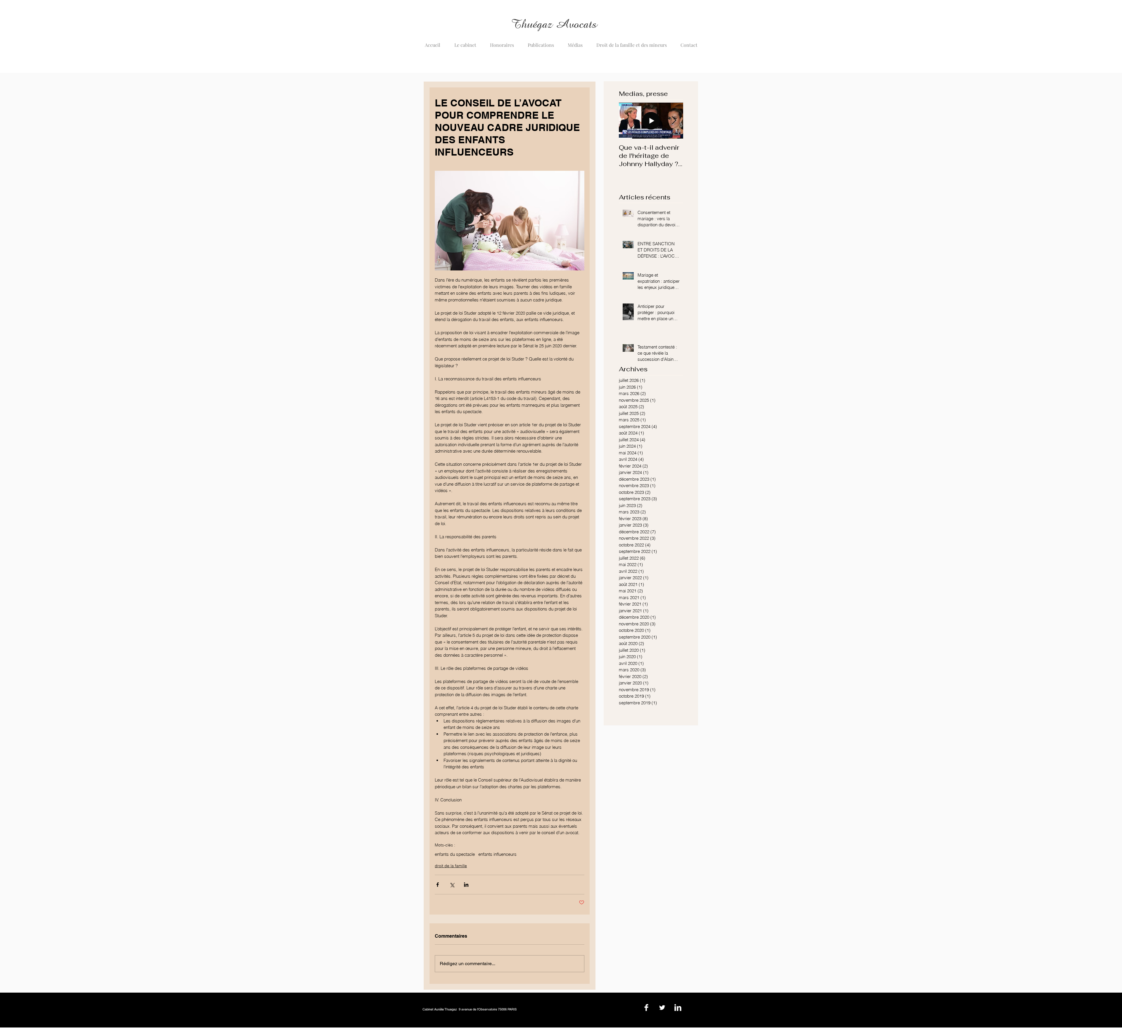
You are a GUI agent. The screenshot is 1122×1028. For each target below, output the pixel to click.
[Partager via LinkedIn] (466, 884)
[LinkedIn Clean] (677, 1007)
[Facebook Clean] (646, 1007)
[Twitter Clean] (662, 1007)
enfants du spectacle (455, 854)
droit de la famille (451, 865)
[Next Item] (673, 120)
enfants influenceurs (497, 854)
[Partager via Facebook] (437, 884)
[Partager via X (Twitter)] (452, 884)
